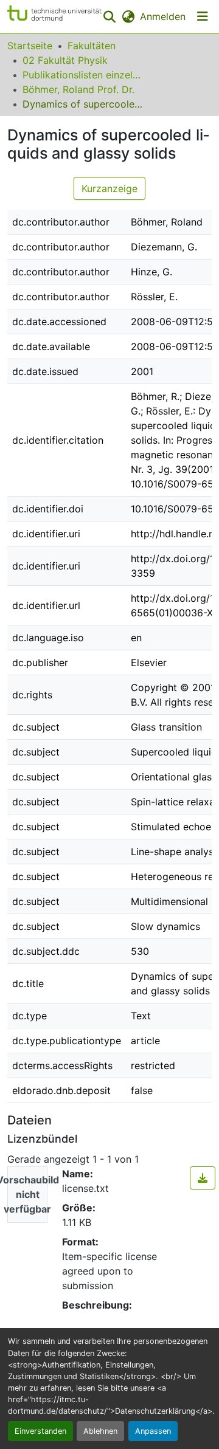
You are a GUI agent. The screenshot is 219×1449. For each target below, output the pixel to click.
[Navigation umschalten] (202, 16)
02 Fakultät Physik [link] (65, 60)
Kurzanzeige (109, 188)
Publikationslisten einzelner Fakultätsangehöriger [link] (83, 75)
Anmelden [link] (163, 16)
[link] (202, 1177)
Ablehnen (100, 1431)
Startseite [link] (29, 46)
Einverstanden (40, 1431)
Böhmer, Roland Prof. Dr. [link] (78, 89)
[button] (54, 16)
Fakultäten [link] (92, 46)
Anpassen (153, 1431)
